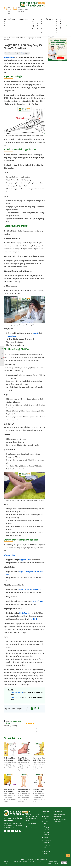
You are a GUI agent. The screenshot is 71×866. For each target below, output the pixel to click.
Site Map (46, 837)
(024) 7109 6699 (9, 11)
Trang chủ (5, 22)
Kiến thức (48, 19)
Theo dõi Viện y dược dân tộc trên (13, 53)
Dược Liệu (41, 25)
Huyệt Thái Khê (9, 57)
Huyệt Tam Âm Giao (17, 692)
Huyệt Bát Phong (25, 589)
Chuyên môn (33, 23)
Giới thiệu (12, 19)
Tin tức (37, 24)
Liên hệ (60, 23)
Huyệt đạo (56, 25)
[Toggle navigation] (6, 4)
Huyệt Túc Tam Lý (16, 697)
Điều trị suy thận (9, 555)
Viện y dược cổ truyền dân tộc (32, 4)
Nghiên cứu (24, 19)
